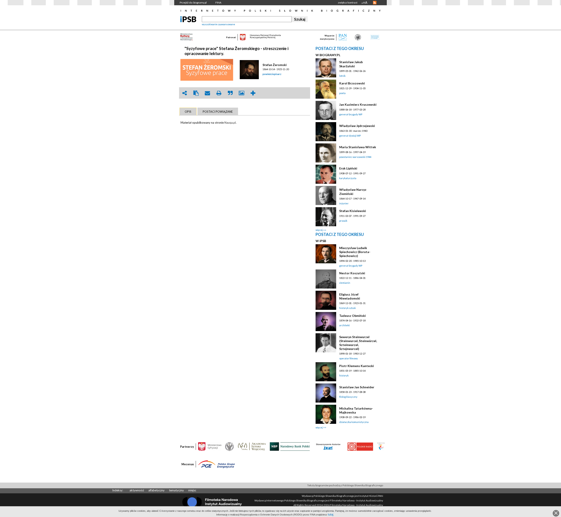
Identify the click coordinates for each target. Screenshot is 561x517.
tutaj (330, 514)
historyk (344, 375)
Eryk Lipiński (348, 168)
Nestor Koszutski (352, 273)
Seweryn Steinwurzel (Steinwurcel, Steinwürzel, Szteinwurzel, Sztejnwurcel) (358, 343)
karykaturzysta (347, 178)
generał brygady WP (350, 114)
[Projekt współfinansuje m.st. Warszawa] (381, 446)
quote (230, 93)
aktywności (137, 490)
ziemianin (344, 282)
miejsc (192, 490)
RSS (374, 2)
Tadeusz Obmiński (352, 315)
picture (241, 93)
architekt (344, 325)
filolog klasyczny (348, 396)
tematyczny (176, 490)
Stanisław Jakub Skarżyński (351, 64)
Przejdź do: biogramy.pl (193, 2)
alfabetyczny (156, 490)
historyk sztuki (347, 308)
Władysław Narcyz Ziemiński (352, 191)
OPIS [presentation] (188, 111)
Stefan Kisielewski (352, 211)
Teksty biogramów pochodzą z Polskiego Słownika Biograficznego (345, 485)
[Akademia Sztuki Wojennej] (252, 446)
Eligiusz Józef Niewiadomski (349, 296)
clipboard (196, 93)
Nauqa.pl (230, 122)
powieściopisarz (272, 74)
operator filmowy (348, 358)
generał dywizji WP (350, 135)
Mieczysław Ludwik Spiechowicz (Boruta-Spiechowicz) (354, 252)
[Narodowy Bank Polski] (290, 446)
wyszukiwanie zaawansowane (218, 24)
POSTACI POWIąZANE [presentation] (218, 111)
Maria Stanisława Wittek (357, 147)
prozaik (343, 220)
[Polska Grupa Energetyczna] (216, 464)
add (253, 93)
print (219, 93)
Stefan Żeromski (275, 65)
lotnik (342, 75)
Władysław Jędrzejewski (357, 126)
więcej (319, 229)
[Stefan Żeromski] (250, 69)
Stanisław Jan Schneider (356, 387)
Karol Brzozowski (352, 83)
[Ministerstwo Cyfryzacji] (209, 446)
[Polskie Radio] (360, 446)
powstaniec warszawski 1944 (355, 156)
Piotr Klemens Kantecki (356, 366)
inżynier (344, 203)
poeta (342, 93)
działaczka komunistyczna (354, 422)
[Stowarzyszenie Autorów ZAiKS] (328, 446)
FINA (218, 2)
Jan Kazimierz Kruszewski (357, 104)
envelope (207, 93)
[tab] (188, 112)
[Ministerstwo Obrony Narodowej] (229, 446)
